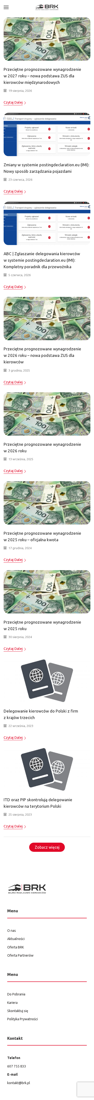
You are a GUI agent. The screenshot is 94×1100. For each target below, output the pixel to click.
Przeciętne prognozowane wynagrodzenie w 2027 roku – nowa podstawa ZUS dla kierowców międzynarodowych (42, 76)
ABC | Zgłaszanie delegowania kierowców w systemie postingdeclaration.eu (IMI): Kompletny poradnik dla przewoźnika (42, 260)
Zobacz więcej (47, 847)
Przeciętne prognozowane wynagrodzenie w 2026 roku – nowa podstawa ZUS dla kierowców (42, 355)
